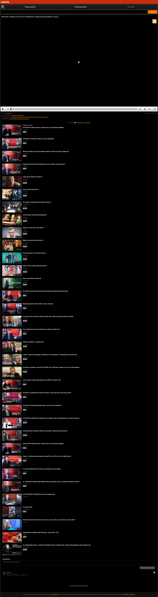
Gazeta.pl (8, 113)
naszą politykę (54, 594)
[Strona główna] (5, 2)
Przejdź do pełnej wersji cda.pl (79, 585)
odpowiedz (24, 575)
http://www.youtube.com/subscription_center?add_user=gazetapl (30, 117)
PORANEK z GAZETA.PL (83, 122)
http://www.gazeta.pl (18, 115)
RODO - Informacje (129, 594)
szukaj (152, 12)
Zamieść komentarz (147, 568)
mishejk (9, 572)
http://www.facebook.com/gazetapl (19, 119)
